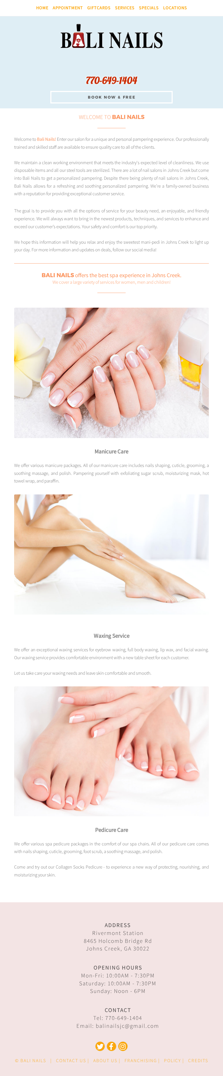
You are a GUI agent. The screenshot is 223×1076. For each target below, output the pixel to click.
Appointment (68, 7)
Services (125, 7)
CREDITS (198, 1060)
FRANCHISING (141, 1060)
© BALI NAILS (30, 1060)
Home (42, 7)
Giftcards (99, 7)
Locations (175, 7)
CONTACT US (71, 1060)
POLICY (172, 1060)
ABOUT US (105, 1060)
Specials (149, 7)
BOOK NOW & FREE (112, 97)
